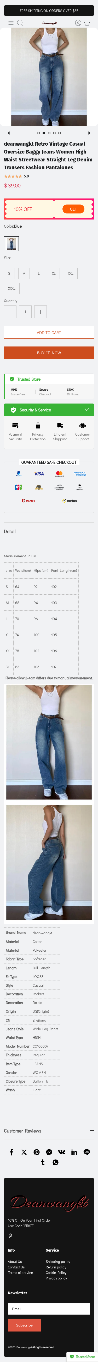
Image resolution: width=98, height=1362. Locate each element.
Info (11, 1250)
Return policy (56, 1266)
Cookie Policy (56, 1272)
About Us (15, 1261)
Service (52, 1250)
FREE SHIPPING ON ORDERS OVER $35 (49, 10)
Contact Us (16, 1266)
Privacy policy (56, 1278)
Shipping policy (58, 1261)
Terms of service (20, 1272)
